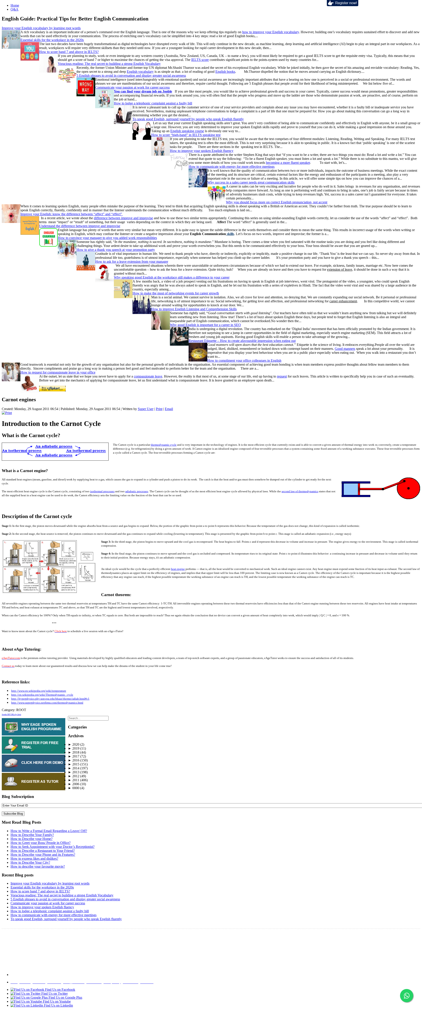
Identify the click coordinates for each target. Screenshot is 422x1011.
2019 (73, 748)
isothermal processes (102, 491)
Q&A (14, 9)
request (282, 376)
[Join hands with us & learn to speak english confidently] (342, 5)
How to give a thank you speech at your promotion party (115, 250)
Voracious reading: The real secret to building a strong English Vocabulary (109, 64)
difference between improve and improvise (123, 218)
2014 (73, 768)
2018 (73, 752)
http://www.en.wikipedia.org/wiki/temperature (38, 690)
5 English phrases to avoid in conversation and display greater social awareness (131, 75)
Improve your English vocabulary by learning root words (41, 28)
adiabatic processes (136, 491)
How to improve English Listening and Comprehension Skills (194, 309)
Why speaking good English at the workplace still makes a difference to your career (171, 277)
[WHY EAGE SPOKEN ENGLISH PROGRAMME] (33, 734)
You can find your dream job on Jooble (143, 91)
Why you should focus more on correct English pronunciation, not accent (276, 202)
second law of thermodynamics (300, 491)
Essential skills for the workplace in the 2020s (52, 40)
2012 (73, 776)
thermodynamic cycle (163, 444)
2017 (73, 756)
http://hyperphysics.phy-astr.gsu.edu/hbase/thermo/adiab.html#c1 (50, 698)
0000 (73, 788)
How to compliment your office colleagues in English (244, 360)
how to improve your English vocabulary (270, 32)
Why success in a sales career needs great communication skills (251, 182)
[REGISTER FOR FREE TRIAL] (33, 752)
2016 (73, 760)
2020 (73, 744)
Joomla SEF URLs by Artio (11, 714)
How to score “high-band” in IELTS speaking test (185, 135)
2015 (73, 764)
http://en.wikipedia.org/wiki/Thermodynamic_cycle (42, 694)
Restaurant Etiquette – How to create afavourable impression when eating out (242, 341)
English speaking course (187, 131)
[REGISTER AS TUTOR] (33, 789)
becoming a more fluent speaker (288, 162)
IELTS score (200, 60)
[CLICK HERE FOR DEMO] (33, 771)
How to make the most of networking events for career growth (176, 293)
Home (15, 5)
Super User (145, 409)
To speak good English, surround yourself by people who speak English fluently (188, 119)
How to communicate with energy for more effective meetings (232, 166)
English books (225, 71)
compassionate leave (148, 376)
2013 (73, 772)
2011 (73, 780)
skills (230, 234)
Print (159, 409)
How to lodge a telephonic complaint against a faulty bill (153, 103)
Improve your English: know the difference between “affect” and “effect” (71, 214)
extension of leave (339, 269)
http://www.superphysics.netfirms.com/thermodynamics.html (47, 702)
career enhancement (343, 301)
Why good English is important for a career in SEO (205, 325)
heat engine (178, 569)
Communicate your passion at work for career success (132, 87)
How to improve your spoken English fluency (201, 151)
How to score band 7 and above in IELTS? (69, 52)
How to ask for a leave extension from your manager (131, 261)
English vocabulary (140, 71)
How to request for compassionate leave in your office (57, 372)
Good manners (345, 348)
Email (169, 409)
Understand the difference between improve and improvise (79, 226)
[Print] (7, 413)
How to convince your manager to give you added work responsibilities (107, 238)
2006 (73, 784)
